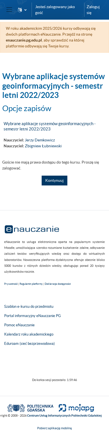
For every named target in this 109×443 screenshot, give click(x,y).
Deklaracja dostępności (58, 284)
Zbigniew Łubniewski (43, 146)
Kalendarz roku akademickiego (28, 334)
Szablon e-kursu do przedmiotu (28, 306)
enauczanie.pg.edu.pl (24, 40)
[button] (22, 9)
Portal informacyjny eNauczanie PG (32, 316)
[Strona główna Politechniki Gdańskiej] (30, 407)
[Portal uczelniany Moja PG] (74, 407)
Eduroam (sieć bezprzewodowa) (29, 343)
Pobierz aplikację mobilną (54, 428)
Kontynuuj (54, 180)
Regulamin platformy (31, 284)
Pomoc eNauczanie (19, 325)
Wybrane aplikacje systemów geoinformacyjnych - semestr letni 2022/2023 (50, 126)
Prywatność (11, 284)
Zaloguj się (93, 9)
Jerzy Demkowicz (40, 140)
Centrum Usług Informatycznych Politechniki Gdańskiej (64, 415)
